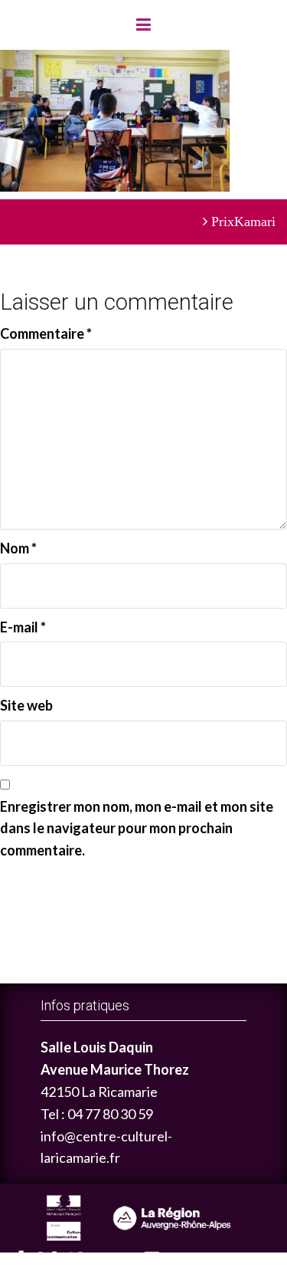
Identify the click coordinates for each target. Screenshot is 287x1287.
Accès (199, 1262)
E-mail (23, 627)
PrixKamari (243, 221)
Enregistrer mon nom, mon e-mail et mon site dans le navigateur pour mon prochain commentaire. (136, 828)
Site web (26, 705)
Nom (18, 548)
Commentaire (46, 333)
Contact (257, 1262)
